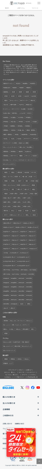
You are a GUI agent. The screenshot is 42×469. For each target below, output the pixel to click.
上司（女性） (7, 206)
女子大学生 (16, 274)
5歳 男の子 (7, 240)
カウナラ (24, 375)
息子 (20, 181)
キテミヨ (21, 372)
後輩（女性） (17, 202)
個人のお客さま (9, 397)
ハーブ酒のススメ (18, 377)
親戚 (33, 185)
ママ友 (34, 172)
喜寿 (20, 92)
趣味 (21, 155)
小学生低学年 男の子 (9, 257)
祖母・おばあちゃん (23, 185)
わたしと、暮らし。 (10, 372)
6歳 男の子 (24, 240)
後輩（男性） (7, 202)
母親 (6, 181)
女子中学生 (16, 270)
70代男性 (6, 299)
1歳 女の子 (15, 231)
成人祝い (14, 121)
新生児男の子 (7, 223)
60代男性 (21, 295)
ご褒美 (15, 143)
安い (33, 329)
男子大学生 (7, 274)
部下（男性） (17, 198)
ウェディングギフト (9, 164)
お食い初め (7, 113)
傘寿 (27, 92)
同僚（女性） (27, 206)
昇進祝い (20, 126)
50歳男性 (6, 291)
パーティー (32, 160)
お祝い (20, 138)
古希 (14, 92)
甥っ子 (20, 189)
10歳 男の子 (24, 248)
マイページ (35, 8)
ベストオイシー (31, 372)
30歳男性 (14, 282)
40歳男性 (14, 287)
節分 (6, 100)
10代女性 (24, 274)
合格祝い (6, 117)
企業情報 (6, 409)
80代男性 (21, 299)
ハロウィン (7, 109)
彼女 (13, 172)
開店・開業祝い (8, 134)
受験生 (13, 359)
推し (27, 215)
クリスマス (16, 109)
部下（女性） (27, 198)
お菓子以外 (17, 342)
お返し (6, 138)
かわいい (29, 320)
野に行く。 (16, 375)
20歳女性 (6, 278)
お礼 (13, 138)
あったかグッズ (8, 346)
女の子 (6, 308)
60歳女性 (29, 291)
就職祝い (13, 126)
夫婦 (20, 210)
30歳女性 (6, 282)
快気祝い (14, 151)
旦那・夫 (17, 176)
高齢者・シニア (8, 363)
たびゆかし (7, 377)
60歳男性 (6, 295)
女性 (22, 304)
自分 (34, 215)
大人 (13, 210)
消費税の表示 (19, 423)
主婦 (27, 210)
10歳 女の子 (33, 248)
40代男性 (29, 287)
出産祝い (33, 83)
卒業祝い (6, 121)
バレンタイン (14, 100)
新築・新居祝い (31, 130)
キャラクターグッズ (9, 350)
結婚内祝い (25, 134)
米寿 (34, 92)
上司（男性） (27, 202)
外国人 (20, 359)
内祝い (17, 134)
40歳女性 (6, 287)
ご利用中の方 (8, 415)
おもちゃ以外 (7, 342)
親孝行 (21, 151)
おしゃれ (13, 320)
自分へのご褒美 (24, 143)
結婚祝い (25, 83)
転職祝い (28, 126)
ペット (28, 155)
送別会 (14, 130)
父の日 (6, 104)
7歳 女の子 (15, 244)
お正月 (27, 96)
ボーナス (14, 155)
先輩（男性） (14, 193)
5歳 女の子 (15, 240)
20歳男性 (14, 278)
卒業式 (21, 121)
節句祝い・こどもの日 (19, 113)
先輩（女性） (24, 193)
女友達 (27, 172)
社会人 (27, 359)
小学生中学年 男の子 (9, 261)
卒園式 (6, 126)
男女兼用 (25, 329)
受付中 (7, 8)
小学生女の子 (24, 253)
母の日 (33, 100)
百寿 (20, 96)
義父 (34, 189)
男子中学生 (7, 270)
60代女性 (14, 295)
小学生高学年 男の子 (9, 265)
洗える (18, 329)
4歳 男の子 (24, 235)
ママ (6, 215)
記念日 (18, 83)
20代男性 (29, 278)
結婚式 (15, 87)
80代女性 (14, 299)
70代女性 (29, 295)
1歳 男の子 (7, 231)
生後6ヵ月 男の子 (21, 227)
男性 (29, 304)
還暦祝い (6, 92)
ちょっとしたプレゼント (11, 147)
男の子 (13, 308)
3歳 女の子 (15, 235)
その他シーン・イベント (11, 160)
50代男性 (21, 291)
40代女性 (21, 287)
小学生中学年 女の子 (23, 261)
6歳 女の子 (33, 240)
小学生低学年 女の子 (23, 257)
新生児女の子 (17, 223)
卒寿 (6, 96)
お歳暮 (24, 109)
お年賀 (34, 96)
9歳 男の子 (7, 248)
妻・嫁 (25, 176)
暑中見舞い (14, 104)
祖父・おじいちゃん (9, 185)
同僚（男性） (17, 206)
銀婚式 (29, 87)
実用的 (6, 320)
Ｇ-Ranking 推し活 (32, 377)
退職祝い (6, 130)
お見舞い (30, 147)
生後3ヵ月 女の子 (9, 227)
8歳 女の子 (33, 244)
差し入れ (22, 147)
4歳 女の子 (33, 235)
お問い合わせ (7, 423)
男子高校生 (25, 270)
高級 (6, 333)
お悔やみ (28, 151)
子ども (6, 189)
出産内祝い (34, 134)
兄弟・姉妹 (35, 181)
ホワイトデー (24, 100)
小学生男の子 (14, 253)
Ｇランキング (12, 370)
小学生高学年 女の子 (23, 265)
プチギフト (28, 138)
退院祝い (6, 151)
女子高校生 (33, 270)
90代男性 (6, 304)
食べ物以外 (26, 342)
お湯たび (28, 370)
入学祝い (21, 117)
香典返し (6, 155)
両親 (13, 181)
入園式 (35, 121)
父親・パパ (33, 176)
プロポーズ (23, 160)
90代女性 (29, 299)
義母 (6, 193)
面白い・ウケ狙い (9, 329)
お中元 (22, 104)
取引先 (6, 210)
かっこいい (7, 325)
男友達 (20, 172)
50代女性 (14, 291)
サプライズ (7, 143)
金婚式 (22, 87)
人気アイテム (21, 8)
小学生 (6, 253)
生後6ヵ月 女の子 (33, 227)
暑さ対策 (17, 346)
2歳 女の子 (33, 231)
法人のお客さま (9, 403)
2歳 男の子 (24, 231)
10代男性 (31, 274)
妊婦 (34, 210)
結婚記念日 (7, 87)
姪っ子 (27, 189)
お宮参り (30, 109)
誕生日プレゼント (9, 83)
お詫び (35, 155)
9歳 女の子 (15, 248)
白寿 (13, 96)
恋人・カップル (8, 176)
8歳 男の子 (24, 244)
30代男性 (29, 282)
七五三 (30, 113)
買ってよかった (17, 325)
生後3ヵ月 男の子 (29, 223)
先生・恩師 (34, 193)
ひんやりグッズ (27, 346)
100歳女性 (14, 304)
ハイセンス (21, 320)
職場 (6, 359)
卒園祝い (29, 117)
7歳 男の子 (7, 244)
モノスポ (8, 375)
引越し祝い (21, 130)
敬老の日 (29, 104)
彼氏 (6, 172)
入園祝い (14, 117)
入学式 (28, 121)
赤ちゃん (13, 215)
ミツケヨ (32, 375)
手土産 (36, 138)
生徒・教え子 (7, 198)
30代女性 (21, 282)
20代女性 (21, 278)
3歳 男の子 (7, 235)
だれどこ (21, 370)
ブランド (26, 325)
